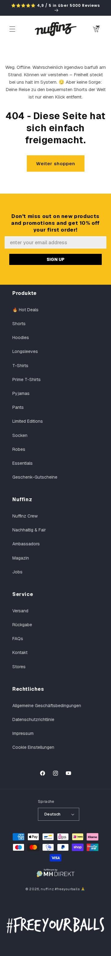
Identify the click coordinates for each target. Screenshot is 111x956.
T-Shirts (20, 365)
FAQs (17, 638)
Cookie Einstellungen (33, 747)
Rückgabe (22, 624)
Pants (18, 407)
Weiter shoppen (55, 163)
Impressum (23, 733)
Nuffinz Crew (25, 516)
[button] (12, 29)
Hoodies (20, 337)
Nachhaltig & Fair (29, 530)
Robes (18, 449)
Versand (20, 611)
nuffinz (47, 889)
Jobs (17, 572)
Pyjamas (21, 393)
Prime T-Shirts (26, 379)
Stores (19, 666)
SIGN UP (55, 259)
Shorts (19, 323)
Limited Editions (27, 421)
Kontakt (19, 652)
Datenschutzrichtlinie (33, 719)
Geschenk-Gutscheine (34, 477)
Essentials (22, 463)
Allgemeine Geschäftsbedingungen (46, 705)
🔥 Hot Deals (25, 309)
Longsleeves (25, 351)
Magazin (20, 558)
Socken (19, 435)
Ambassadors (26, 544)
